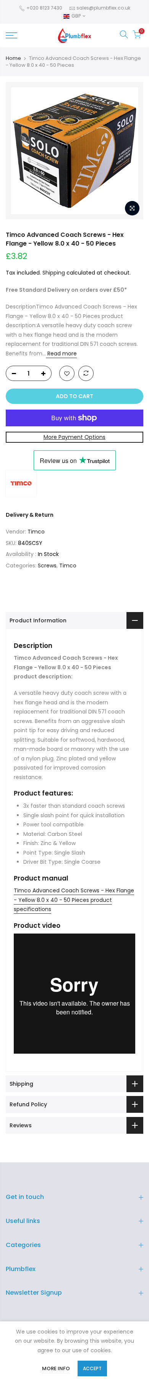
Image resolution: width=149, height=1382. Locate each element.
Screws (47, 565)
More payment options (74, 437)
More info (56, 1368)
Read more (61, 353)
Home (13, 58)
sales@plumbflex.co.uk (103, 8)
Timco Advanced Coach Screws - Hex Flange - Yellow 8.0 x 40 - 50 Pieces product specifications (74, 900)
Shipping (53, 272)
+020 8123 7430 (43, 8)
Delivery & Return (29, 515)
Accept (92, 1368)
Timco (36, 531)
